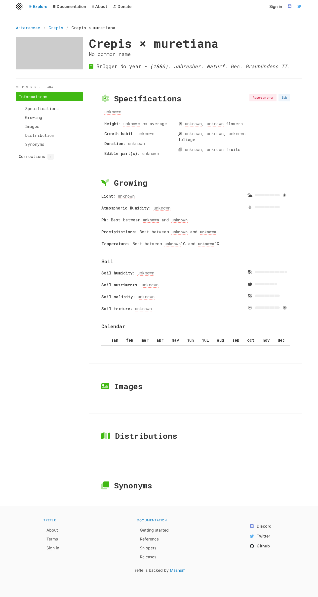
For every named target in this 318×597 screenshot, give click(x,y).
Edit (284, 97)
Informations (33, 96)
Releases (148, 556)
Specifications (42, 108)
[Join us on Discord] (290, 6)
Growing (33, 117)
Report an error (263, 97)
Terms (52, 539)
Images (32, 126)
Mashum (178, 570)
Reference (149, 539)
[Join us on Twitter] (300, 6)
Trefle (49, 520)
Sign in (275, 6)
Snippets (148, 547)
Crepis (56, 27)
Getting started (154, 530)
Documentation (152, 520)
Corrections (35, 156)
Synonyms (34, 144)
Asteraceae (28, 27)
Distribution (39, 135)
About (52, 530)
